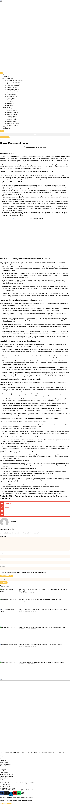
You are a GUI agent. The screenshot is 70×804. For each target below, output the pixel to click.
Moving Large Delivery (13, 89)
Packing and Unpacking (13, 84)
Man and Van (10, 105)
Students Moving (11, 94)
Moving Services (8, 78)
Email (2, 560)
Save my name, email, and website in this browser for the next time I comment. (24, 572)
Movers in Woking (12, 121)
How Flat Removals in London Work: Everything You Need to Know (42, 627)
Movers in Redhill (11, 116)
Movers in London (12, 109)
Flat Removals (11, 98)
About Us (6, 76)
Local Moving (10, 101)
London (48, 172)
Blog (4, 127)
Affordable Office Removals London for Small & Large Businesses (41, 662)
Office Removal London (13, 82)
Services (6, 182)
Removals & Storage (12, 96)
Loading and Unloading (13, 87)
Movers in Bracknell (12, 112)
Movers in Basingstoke (13, 123)
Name (2, 553)
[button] (35, 134)
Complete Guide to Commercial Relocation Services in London (40, 645)
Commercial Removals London (15, 80)
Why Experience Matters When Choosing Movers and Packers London (43, 609)
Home (5, 75)
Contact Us (6, 128)
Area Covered (7, 107)
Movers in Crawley (12, 110)
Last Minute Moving (12, 91)
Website (2, 566)
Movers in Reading (12, 114)
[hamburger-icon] (1, 73)
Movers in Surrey (11, 119)
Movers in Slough (12, 118)
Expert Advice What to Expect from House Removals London (40, 599)
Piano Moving (10, 103)
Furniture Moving (11, 93)
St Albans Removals (12, 125)
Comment (3, 536)
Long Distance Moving (13, 85)
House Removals (12, 100)
